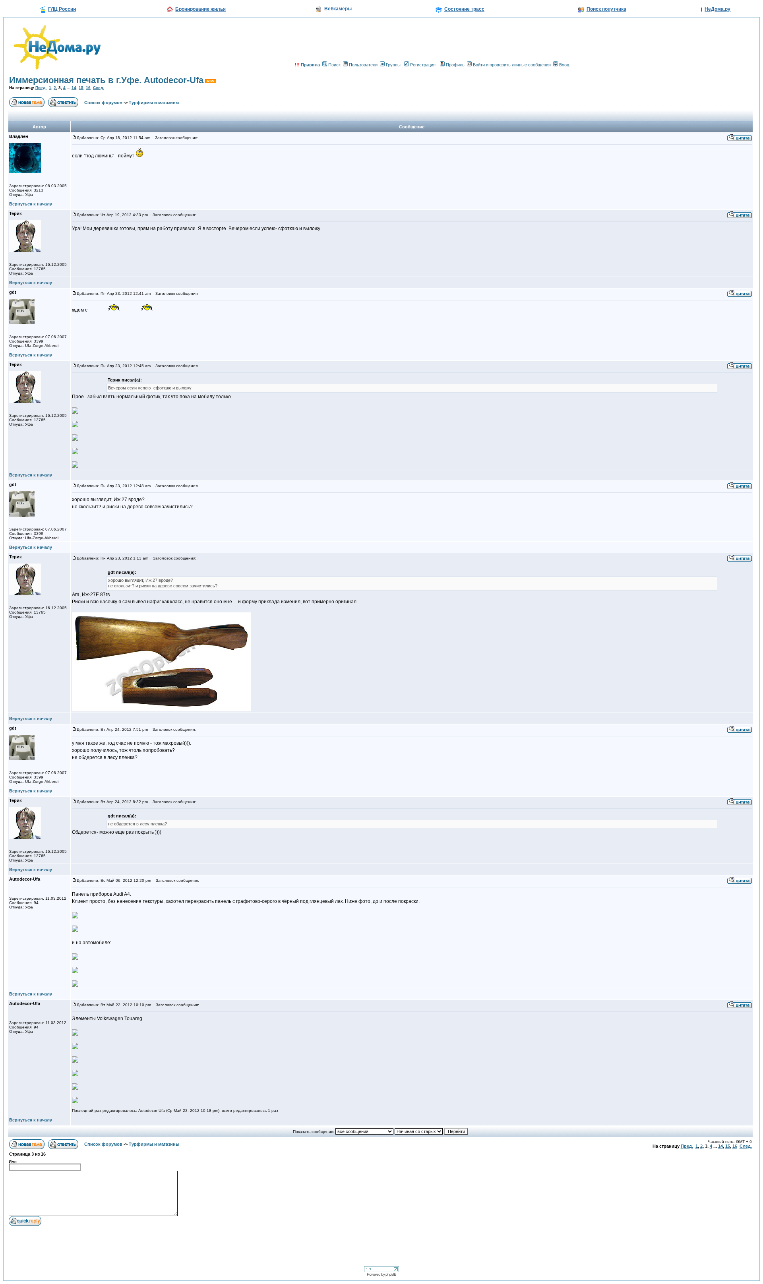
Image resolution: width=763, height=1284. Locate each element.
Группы (393, 64)
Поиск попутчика (606, 9)
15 (81, 87)
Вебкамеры (338, 9)
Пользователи (363, 64)
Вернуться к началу (30, 203)
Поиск (334, 64)
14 (74, 87)
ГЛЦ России (62, 9)
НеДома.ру (717, 9)
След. (98, 87)
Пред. (40, 87)
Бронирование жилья (200, 9)
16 (88, 87)
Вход (564, 64)
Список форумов (103, 102)
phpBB (390, 1274)
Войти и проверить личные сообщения (512, 64)
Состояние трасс (464, 9)
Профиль (455, 64)
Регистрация (423, 64)
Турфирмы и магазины (154, 102)
